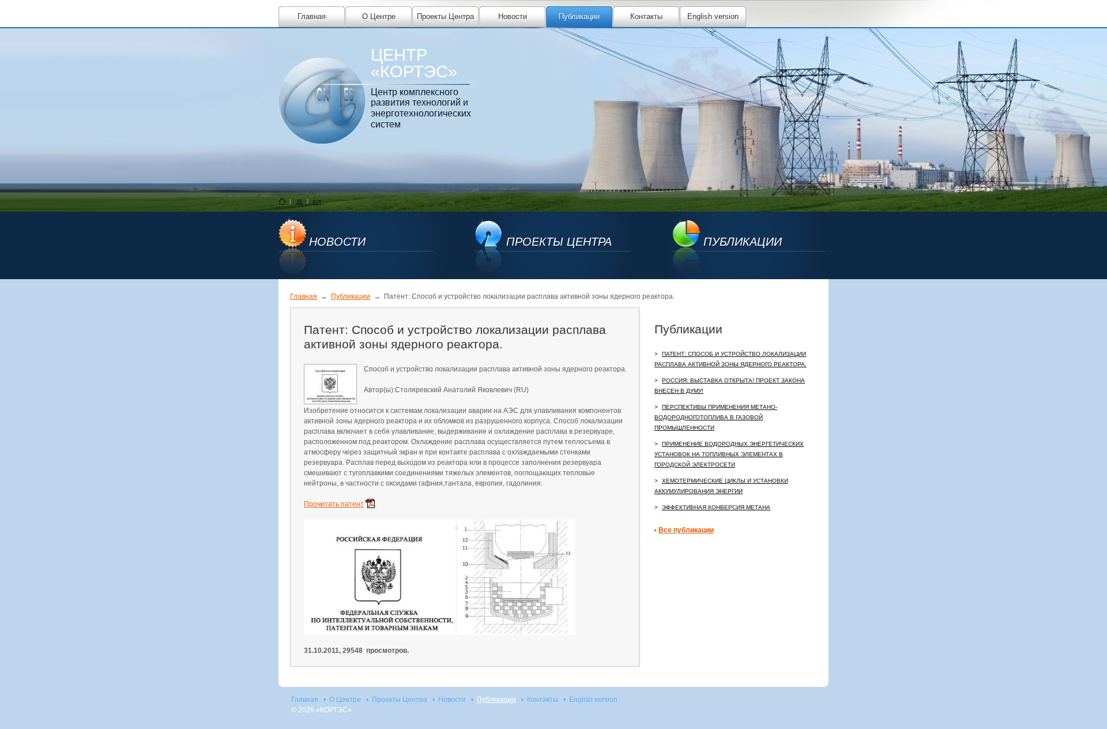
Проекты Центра (445, 16)
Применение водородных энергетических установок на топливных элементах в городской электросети (729, 454)
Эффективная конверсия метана (716, 507)
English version (713, 16)
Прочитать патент (334, 504)
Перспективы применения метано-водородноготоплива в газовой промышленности (715, 417)
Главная (312, 16)
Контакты (646, 16)
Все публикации (686, 530)
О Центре (379, 16)
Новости (512, 16)
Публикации (579, 16)
